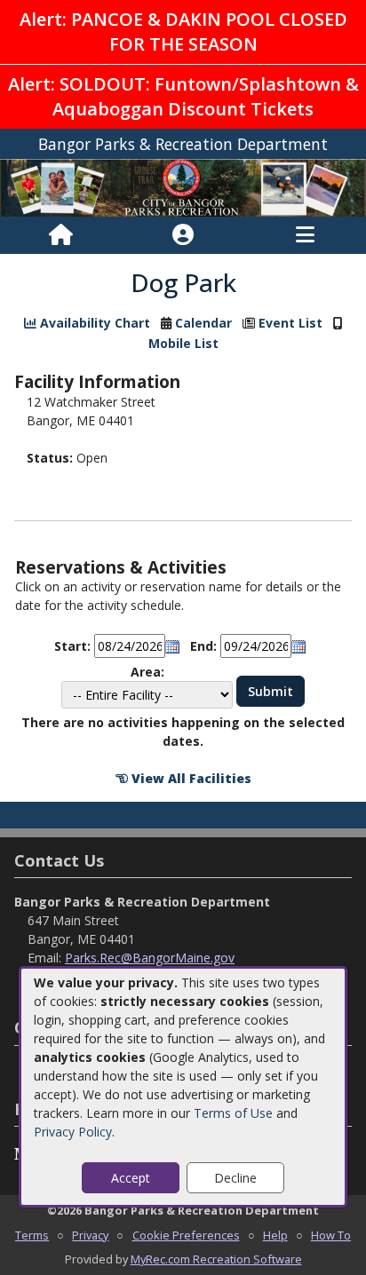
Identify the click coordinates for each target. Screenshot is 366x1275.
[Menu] (305, 235)
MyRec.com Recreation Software (216, 1259)
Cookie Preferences (186, 1235)
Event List (290, 322)
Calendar (203, 322)
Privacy (90, 1235)
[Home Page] (61, 235)
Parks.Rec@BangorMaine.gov (150, 957)
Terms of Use (233, 1113)
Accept (130, 1177)
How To (331, 1235)
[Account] (183, 235)
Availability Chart (93, 322)
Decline (235, 1177)
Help (275, 1235)
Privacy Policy (73, 1131)
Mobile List (183, 343)
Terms (32, 1235)
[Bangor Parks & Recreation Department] (183, 186)
